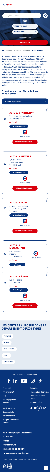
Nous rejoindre (8, 412)
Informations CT (9, 392)
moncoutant (9, 349)
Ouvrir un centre (9, 408)
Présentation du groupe (39, 392)
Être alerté (7, 388)
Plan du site (8, 437)
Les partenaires (36, 402)
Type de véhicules (20, 26)
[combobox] (21, 15)
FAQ (4, 396)
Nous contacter (9, 416)
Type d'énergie (19, 32)
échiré (6, 342)
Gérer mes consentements (14, 449)
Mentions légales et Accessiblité (17, 433)
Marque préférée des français (11, 420)
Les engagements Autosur (10, 400)
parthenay (8, 362)
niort (6, 355)
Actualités (34, 388)
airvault (7, 336)
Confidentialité (9, 445)
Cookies (6, 441)
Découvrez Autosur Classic (37, 397)
